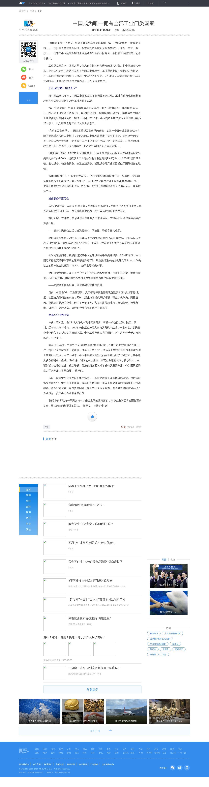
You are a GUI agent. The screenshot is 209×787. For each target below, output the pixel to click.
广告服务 (94, 764)
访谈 (101, 749)
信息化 (126, 752)
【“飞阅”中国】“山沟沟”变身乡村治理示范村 (96, 599)
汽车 (140, 749)
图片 (28, 518)
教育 (156, 749)
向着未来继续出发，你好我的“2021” (91, 486)
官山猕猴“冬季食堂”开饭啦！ (86, 505)
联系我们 (48, 764)
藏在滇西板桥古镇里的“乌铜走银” (89, 618)
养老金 (153, 649)
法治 (28, 529)
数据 (132, 752)
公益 (164, 752)
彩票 (69, 752)
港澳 (109, 749)
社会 (28, 523)
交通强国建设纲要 (158, 643)
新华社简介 (24, 764)
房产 (148, 749)
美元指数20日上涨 (42, 3)
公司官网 (37, 764)
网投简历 (154, 633)
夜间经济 (179, 649)
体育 (93, 752)
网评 (28, 512)
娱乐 (77, 752)
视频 (61, 752)
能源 (172, 749)
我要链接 (60, 764)
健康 (117, 752)
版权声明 (71, 764)
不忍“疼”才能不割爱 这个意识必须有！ (93, 543)
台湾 (117, 749)
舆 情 (140, 752)
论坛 (180, 749)
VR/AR (149, 752)
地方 (45, 749)
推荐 (28, 489)
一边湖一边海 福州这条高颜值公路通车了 (94, 668)
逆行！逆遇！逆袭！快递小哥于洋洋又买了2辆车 (74, 637)
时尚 (85, 752)
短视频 (153, 654)
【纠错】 (123, 427)
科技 (164, 749)
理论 (77, 749)
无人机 (173, 752)
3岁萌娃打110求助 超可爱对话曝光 (90, 580)
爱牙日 (175, 643)
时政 (31, 10)
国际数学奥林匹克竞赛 (160, 638)
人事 (69, 749)
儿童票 (165, 649)
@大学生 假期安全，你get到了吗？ (90, 524)
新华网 (22, 10)
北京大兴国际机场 (172, 633)
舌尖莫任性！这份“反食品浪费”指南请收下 (95, 561)
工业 (47, 427)
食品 (101, 752)
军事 (93, 749)
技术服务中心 (108, 764)
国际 (28, 506)
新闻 (28, 495)
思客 (37, 752)
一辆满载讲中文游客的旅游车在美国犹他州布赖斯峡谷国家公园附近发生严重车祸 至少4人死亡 (96, 3)
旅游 (109, 752)
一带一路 (182, 752)
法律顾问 (83, 764)
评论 (28, 100)
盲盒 (164, 654)
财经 (28, 500)
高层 (61, 749)
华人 (125, 749)
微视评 (157, 752)
